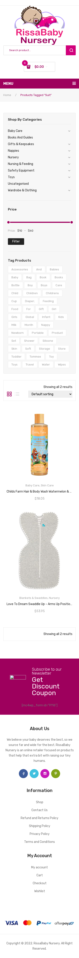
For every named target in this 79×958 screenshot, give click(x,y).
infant (46, 317)
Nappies (13, 151)
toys (14, 364)
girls (14, 317)
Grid (9, 394)
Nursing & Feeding (20, 164)
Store (62, 348)
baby (14, 277)
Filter (16, 241)
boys (44, 285)
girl (54, 309)
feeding (48, 301)
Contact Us (39, 810)
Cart (39, 875)
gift (41, 309)
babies (54, 269)
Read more (39, 490)
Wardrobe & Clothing (22, 190)
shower (29, 340)
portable (38, 332)
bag (29, 277)
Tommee (35, 356)
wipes (62, 364)
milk (13, 325)
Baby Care (15, 131)
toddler (16, 356)
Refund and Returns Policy (39, 818)
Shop (39, 802)
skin (14, 348)
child (14, 293)
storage (44, 348)
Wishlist (39, 891)
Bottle (15, 285)
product (57, 332)
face (23, 773)
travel (30, 364)
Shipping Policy (39, 826)
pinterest (55, 773)
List (17, 394)
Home (7, 95)
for (28, 309)
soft (28, 348)
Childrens (52, 293)
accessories (19, 269)
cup (14, 301)
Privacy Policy (40, 834)
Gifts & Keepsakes (21, 144)
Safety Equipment (21, 170)
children (32, 293)
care (59, 285)
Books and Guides (20, 137)
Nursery (13, 157)
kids (61, 317)
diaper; (30, 301)
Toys (11, 177)
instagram (44, 773)
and (39, 269)
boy (30, 285)
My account (39, 867)
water (46, 364)
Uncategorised (18, 184)
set (13, 340)
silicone (48, 340)
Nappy (45, 325)
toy (51, 356)
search (71, 50)
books (59, 277)
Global (29, 317)
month (29, 325)
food (14, 309)
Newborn (17, 332)
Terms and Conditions (39, 842)
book (43, 277)
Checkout (40, 883)
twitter (34, 773)
